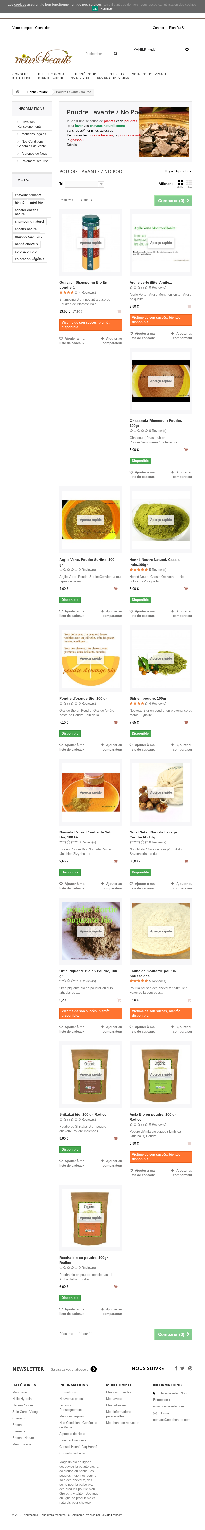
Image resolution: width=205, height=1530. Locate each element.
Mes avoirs (114, 1399)
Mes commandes (118, 1392)
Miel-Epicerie (50, 77)
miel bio (36, 202)
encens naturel (26, 229)
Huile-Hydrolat (51, 74)
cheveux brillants (28, 195)
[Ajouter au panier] (186, 450)
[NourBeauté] (43, 57)
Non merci (107, 8)
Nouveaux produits (73, 1399)
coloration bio (26, 252)
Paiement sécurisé (35, 161)
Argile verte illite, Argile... (151, 282)
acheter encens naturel (26, 212)
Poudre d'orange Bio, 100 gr (83, 698)
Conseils (21, 74)
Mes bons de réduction (122, 1423)
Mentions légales (33, 134)
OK (95, 8)
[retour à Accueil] (17, 92)
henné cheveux (26, 244)
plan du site (178, 28)
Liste (189, 187)
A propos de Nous (34, 154)
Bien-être (21, 77)
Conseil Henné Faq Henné (78, 1447)
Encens (18, 1425)
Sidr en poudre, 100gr (148, 698)
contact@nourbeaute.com (171, 1420)
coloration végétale (29, 259)
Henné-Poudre (87, 74)
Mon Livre (80, 77)
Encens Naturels (113, 77)
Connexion (42, 28)
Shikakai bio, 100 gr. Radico (83, 1114)
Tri (62, 184)
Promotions (68, 1392)
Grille (180, 187)
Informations (31, 108)
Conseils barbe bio (73, 1453)
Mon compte (119, 1385)
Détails (72, 145)
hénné (19, 202)
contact (158, 28)
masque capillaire (28, 236)
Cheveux (117, 74)
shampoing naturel (29, 222)
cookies (20, 4)
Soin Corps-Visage (150, 74)
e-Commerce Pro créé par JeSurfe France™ (95, 1515)
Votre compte (22, 28)
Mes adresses (116, 1405)
